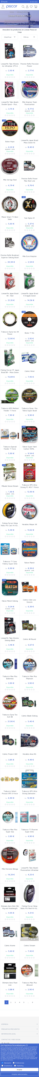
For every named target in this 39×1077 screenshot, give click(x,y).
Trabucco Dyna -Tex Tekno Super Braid (29, 409)
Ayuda (5, 1)
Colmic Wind (29, 371)
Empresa (4, 1024)
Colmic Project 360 (9, 754)
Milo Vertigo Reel (10, 180)
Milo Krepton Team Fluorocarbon (29, 103)
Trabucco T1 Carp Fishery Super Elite (9, 562)
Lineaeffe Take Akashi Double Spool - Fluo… (9, 103)
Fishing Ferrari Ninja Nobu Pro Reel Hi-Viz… (29, 907)
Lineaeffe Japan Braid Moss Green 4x (29, 141)
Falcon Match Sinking (10, 601)
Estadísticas (8, 1066)
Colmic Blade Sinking (29, 716)
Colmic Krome (10, 945)
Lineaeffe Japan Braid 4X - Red (9, 294)
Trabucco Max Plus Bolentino (9, 677)
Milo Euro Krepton (30, 256)
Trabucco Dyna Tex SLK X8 (9, 716)
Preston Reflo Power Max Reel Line (29, 180)
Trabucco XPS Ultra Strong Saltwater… (29, 792)
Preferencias (19, 1063)
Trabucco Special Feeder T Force (9, 448)
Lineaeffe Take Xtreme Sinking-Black (10, 639)
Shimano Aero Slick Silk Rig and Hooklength (10, 907)
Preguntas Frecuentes (10, 1029)
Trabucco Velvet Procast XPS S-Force (10, 792)
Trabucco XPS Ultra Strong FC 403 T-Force (29, 486)
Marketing (20, 1066)
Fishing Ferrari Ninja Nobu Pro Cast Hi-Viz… (10, 524)
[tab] (19, 1024)
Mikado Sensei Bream (10, 486)
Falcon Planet (29, 563)
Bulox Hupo (9, 141)
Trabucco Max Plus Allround (29, 984)
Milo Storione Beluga (10, 869)
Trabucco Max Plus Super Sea (9, 831)
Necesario (7, 1063)
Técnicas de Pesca (22, 12)
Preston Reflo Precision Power (29, 65)
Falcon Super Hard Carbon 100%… (30, 448)
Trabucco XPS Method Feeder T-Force (10, 409)
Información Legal (8, 1034)
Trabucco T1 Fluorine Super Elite (29, 831)
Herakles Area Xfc (29, 754)
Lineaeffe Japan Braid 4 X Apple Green (29, 294)
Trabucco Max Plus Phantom (29, 677)
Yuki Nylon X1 (29, 218)
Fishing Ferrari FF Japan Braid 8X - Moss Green (10, 371)
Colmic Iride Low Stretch (29, 601)
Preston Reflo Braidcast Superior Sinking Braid (10, 256)
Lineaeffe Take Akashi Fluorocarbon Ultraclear (29, 869)
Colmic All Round (29, 639)
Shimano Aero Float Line (9, 984)
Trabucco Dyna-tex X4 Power (10, 333)
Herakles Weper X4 (29, 524)
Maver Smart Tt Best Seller (10, 218)
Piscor (12, 12)
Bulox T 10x (29, 333)
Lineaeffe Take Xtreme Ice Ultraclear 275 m (10, 65)
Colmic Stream (29, 945)
